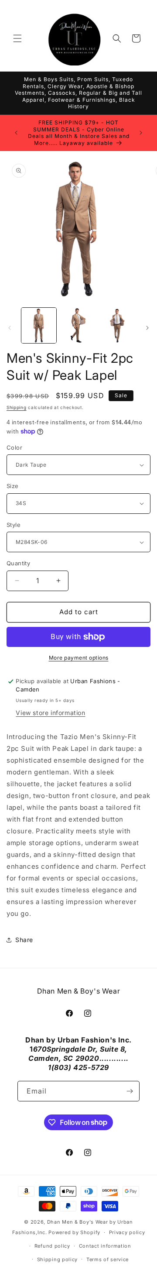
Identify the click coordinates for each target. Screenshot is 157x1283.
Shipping (17, 407)
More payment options (79, 657)
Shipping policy (57, 1259)
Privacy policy (127, 1232)
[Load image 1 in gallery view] (38, 325)
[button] (17, 38)
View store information (50, 712)
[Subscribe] (129, 1091)
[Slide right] (147, 327)
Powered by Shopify (74, 1232)
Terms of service (107, 1259)
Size (13, 485)
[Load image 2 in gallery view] (78, 325)
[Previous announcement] (16, 132)
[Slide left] (9, 327)
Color (14, 447)
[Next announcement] (140, 132)
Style (13, 524)
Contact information (105, 1246)
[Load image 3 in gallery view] (117, 325)
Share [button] (24, 939)
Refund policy (52, 1246)
